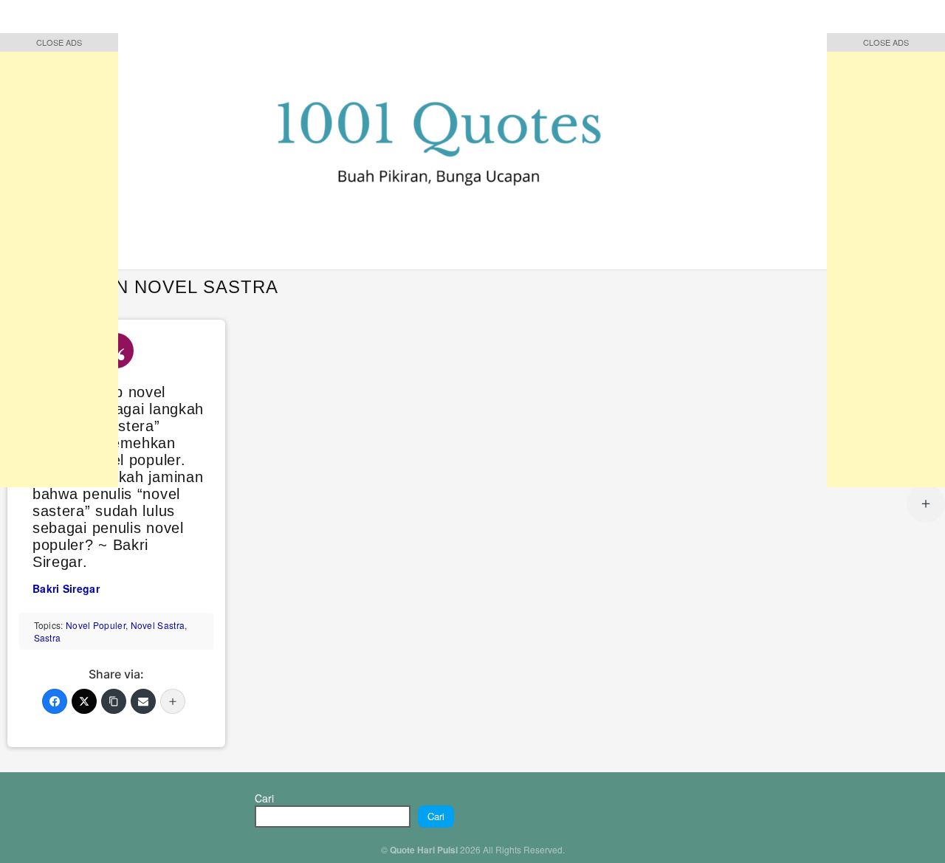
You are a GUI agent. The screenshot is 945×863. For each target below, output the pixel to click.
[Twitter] (84, 701)
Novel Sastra (158, 625)
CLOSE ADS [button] (59, 42)
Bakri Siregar (66, 588)
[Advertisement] (59, 265)
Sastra (47, 637)
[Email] (143, 701)
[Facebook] (54, 701)
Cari (264, 798)
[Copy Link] (113, 701)
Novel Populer (96, 625)
